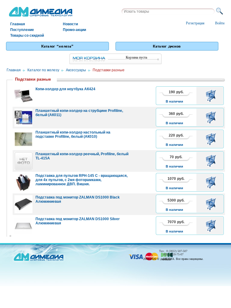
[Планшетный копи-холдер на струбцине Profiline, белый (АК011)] (23, 118)
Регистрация (195, 23)
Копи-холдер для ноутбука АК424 (65, 89)
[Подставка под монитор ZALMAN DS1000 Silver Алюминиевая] (23, 226)
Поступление (22, 30)
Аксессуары (76, 70)
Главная (17, 24)
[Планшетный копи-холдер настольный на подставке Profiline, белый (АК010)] (23, 139)
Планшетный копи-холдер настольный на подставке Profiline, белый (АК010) (72, 134)
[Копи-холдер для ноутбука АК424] (23, 96)
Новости (70, 24)
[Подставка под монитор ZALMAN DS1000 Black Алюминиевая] (23, 204)
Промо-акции (74, 30)
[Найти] (220, 11)
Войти (219, 23)
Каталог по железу (43, 70)
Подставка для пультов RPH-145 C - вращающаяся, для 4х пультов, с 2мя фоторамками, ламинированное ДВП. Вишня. (81, 180)
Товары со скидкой (27, 35)
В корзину (212, 95)
